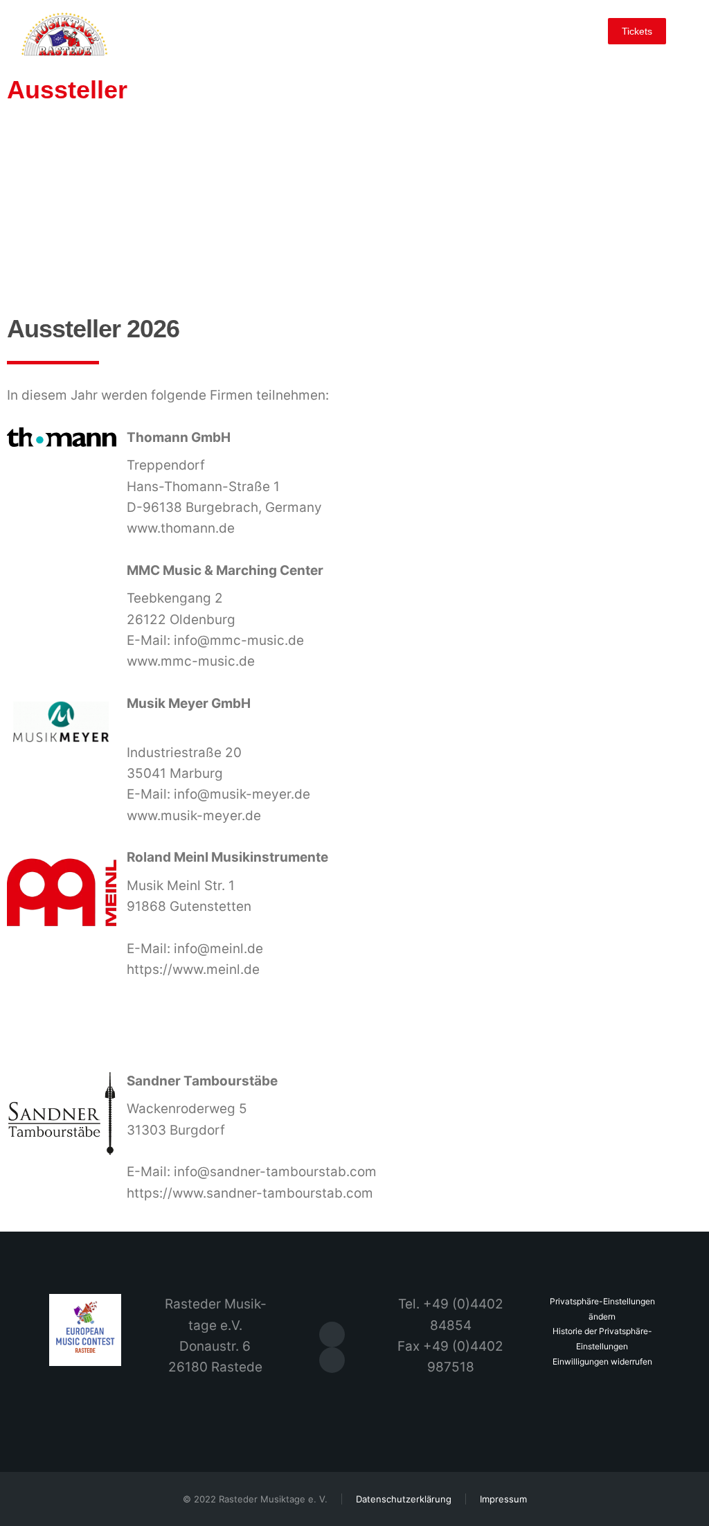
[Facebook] (332, 1334)
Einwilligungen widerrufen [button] (602, 1361)
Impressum (503, 1499)
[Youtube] (332, 1360)
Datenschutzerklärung (403, 1499)
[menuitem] (128, 28)
